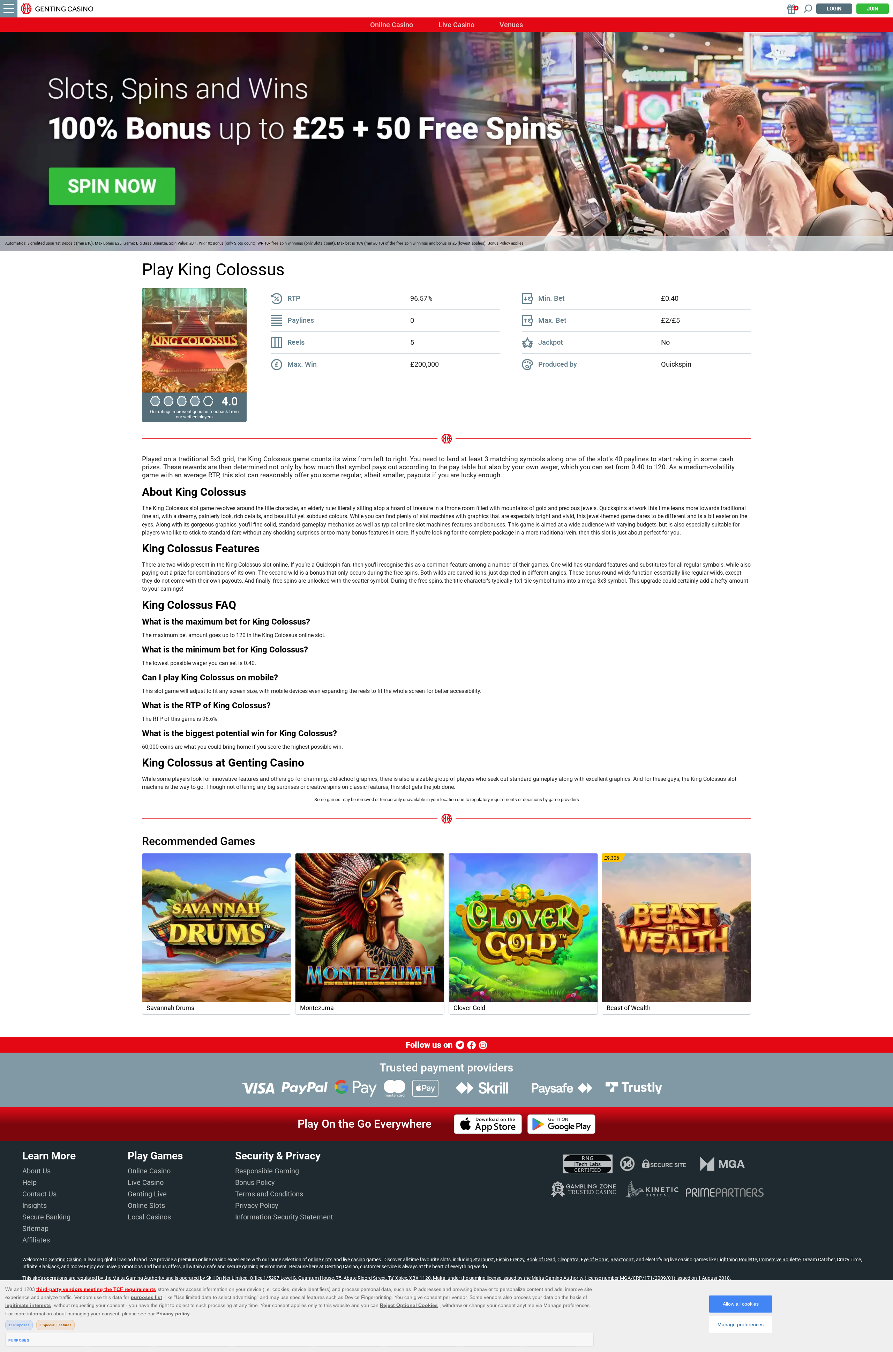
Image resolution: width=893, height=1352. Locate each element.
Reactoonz (622, 1259)
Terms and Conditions (269, 1194)
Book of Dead (540, 1259)
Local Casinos (149, 1217)
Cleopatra (568, 1259)
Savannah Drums (170, 1007)
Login (834, 9)
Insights (34, 1205)
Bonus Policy (255, 1182)
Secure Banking (46, 1217)
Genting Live (147, 1194)
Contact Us (39, 1194)
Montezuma (317, 1007)
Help (29, 1182)
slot (605, 532)
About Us (36, 1171)
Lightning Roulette (737, 1259)
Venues (511, 25)
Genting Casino (65, 1259)
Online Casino (391, 25)
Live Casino (456, 25)
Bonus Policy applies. (506, 243)
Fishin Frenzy (510, 1259)
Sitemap (35, 1228)
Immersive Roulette (780, 1259)
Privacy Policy (256, 1205)
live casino (354, 1259)
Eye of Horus (594, 1259)
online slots (320, 1259)
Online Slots (146, 1205)
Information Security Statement (284, 1217)
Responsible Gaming (267, 1171)
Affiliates (36, 1240)
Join (872, 9)
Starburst (483, 1259)
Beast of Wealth (629, 1007)
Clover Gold (469, 1007)
